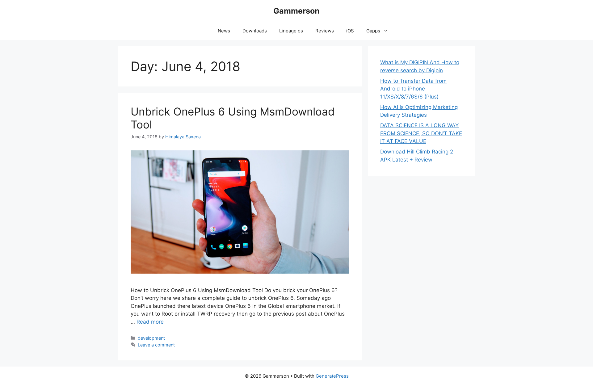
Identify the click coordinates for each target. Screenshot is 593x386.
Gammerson (296, 10)
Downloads (254, 31)
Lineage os (291, 31)
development (151, 338)
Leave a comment (156, 344)
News (224, 31)
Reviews (324, 31)
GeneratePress (332, 376)
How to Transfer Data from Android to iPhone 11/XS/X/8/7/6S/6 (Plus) (413, 89)
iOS (350, 31)
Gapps (373, 31)
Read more (150, 322)
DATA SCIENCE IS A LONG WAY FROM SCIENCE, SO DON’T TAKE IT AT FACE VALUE (421, 133)
